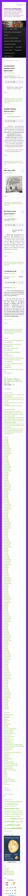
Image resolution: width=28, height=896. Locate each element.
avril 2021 (6, 536)
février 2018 (6, 594)
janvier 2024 (6, 483)
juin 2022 (6, 513)
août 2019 (6, 566)
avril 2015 (6, 648)
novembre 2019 (7, 561)
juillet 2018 (6, 586)
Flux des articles (9, 871)
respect (13, 101)
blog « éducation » (13, 276)
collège (17, 804)
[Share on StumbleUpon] (8, 95)
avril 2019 (6, 572)
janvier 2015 (6, 653)
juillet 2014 (6, 662)
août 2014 (6, 661)
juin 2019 (6, 569)
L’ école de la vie (10, 271)
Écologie (6, 725)
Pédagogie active (18, 50)
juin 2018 (6, 588)
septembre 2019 (7, 564)
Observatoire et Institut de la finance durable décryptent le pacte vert (14, 432)
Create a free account (9, 414)
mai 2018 (6, 590)
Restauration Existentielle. (9, 53)
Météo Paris (11, 880)
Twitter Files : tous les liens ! (11, 348)
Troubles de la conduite (9, 779)
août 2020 (6, 548)
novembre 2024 (7, 467)
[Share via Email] (11, 95)
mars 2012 (6, 707)
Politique (6, 760)
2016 (5, 263)
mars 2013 (6, 688)
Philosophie (6, 757)
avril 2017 (6, 610)
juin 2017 (6, 607)
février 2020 (6, 556)
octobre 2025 (7, 451)
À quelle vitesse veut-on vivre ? (10, 110)
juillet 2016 (6, 624)
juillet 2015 (6, 643)
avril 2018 (6, 591)
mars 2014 (6, 669)
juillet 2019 (6, 567)
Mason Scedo (7, 411)
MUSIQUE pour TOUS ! (9, 47)
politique (13, 818)
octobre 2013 (7, 677)
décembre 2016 (7, 616)
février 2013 (6, 690)
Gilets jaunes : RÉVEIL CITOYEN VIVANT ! (12, 41)
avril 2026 (6, 442)
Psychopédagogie (8, 766)
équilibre (15, 162)
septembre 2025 (7, 453)
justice (21, 812)
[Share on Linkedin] (15, 93)
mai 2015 (6, 647)
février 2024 (6, 482)
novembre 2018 (7, 580)
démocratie (8, 101)
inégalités (14, 812)
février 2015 (6, 651)
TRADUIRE (6, 377)
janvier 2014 (6, 672)
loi (10, 814)
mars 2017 (6, 612)
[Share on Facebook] (9, 93)
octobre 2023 (7, 488)
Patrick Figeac (9, 816)
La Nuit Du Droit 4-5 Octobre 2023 (12, 344)
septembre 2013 (7, 678)
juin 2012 (6, 702)
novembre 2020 (7, 543)
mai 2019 (6, 570)
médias (17, 814)
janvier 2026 (6, 447)
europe (5, 812)
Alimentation (7, 717)
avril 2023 (6, 497)
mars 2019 (6, 574)
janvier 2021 (6, 540)
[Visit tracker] (4, 796)
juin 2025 (6, 456)
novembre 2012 (7, 694)
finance (10, 812)
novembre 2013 (7, 675)
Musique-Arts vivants (9, 747)
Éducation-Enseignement (9, 733)
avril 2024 (6, 478)
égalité (5, 831)
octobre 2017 (7, 601)
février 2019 (6, 575)
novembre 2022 (7, 505)
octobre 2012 (7, 696)
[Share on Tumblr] (22, 93)
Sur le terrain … (7, 778)
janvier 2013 (6, 691)
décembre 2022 (7, 504)
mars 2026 (6, 443)
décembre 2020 (7, 542)
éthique (10, 831)
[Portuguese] (12, 381)
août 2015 (6, 642)
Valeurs (5, 782)
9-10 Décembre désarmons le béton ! (13, 340)
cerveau (5, 804)
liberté (8, 814)
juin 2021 (6, 532)
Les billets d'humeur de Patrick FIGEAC (13, 744)
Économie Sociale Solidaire (10, 728)
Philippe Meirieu (7, 818)
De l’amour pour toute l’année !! (10, 212)
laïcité (5, 814)
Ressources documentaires (10, 770)
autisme (14, 802)
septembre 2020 (7, 547)
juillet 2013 (6, 682)
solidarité (17, 822)
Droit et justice (7, 724)
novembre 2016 (7, 618)
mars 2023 (6, 499)
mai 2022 (6, 515)
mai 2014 (6, 666)
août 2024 (6, 472)
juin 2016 (6, 626)
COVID (5, 722)
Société (5, 776)
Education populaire (8, 732)
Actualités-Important (13, 329)
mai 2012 (6, 704)
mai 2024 (6, 477)
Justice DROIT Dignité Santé (10, 44)
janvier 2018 (6, 596)
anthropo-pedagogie (12, 8)
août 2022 (6, 510)
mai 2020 (6, 551)
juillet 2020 (6, 550)
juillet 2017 (6, 605)
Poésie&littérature (8, 758)
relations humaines (11, 203)
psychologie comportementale (11, 763)
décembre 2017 (7, 597)
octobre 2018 (7, 582)
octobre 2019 (7, 563)
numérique (21, 814)
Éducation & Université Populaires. (11, 38)
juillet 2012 (6, 701)
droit (16, 806)
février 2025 (6, 463)
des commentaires (9, 873)
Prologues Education (13, 262)
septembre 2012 (7, 697)
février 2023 (6, 501)
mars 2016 (6, 631)
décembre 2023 (7, 485)
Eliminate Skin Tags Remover (10, 424)
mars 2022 (6, 518)
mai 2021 (6, 534)
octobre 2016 (7, 620)
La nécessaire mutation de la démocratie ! (9, 68)
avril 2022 (6, 516)
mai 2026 (6, 440)
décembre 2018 (7, 578)
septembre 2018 (7, 583)
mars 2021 (6, 537)
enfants (16, 808)
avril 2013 (6, 686)
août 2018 (6, 585)
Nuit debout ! (7, 754)
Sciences (6, 774)
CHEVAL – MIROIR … (13, 29)
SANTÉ (5, 773)
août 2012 (6, 699)
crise (5, 101)
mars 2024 (6, 480)
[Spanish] (7, 383)
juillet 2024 (6, 474)
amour (7, 263)
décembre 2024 (7, 466)
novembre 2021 (7, 524)
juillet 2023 (6, 493)
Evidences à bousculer (9, 736)
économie (8, 828)
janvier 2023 (6, 502)
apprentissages (7, 801)
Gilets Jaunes (7, 738)
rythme (19, 162)
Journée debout (7, 741)
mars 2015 (6, 650)
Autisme (6, 719)
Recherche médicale (8, 768)
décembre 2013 (7, 674)
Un (8, 367)
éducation (17, 828)
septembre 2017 (7, 602)
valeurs (17, 101)
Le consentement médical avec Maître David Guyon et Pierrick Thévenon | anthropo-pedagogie (14, 419)
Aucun (8, 342)
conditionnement (17, 330)
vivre (9, 102)
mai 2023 (6, 496)
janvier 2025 (6, 464)
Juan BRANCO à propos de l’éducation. (13, 405)
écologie (16, 825)
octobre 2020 (7, 545)
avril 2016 (6, 629)
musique (13, 814)
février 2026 (6, 445)
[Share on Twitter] (12, 93)
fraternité (12, 263)
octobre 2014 (7, 658)
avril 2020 (6, 553)
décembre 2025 (7, 448)
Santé (22, 162)
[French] (12, 379)
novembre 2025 (7, 450)
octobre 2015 (7, 639)
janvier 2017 (6, 615)
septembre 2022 (7, 509)
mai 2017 (6, 609)
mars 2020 (6, 555)
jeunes (18, 812)
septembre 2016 (7, 621)
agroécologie (7, 716)
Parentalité (6, 755)
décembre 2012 (7, 693)
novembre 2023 (7, 486)
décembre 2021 (7, 523)
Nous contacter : (19, 47)
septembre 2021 (7, 528)
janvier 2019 (6, 577)
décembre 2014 (7, 655)
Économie (6, 727)
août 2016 (6, 623)
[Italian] (6, 381)
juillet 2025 (6, 455)
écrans (15, 332)
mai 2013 (6, 685)
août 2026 (6, 439)
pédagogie (20, 819)
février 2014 (6, 670)
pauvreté (15, 816)
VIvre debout (7, 784)
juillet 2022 (6, 512)
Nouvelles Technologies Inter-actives (12, 752)
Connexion (6, 869)
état (7, 831)
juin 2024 (6, 475)
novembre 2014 (7, 656)
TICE (21, 822)
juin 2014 (6, 664)
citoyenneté (11, 804)
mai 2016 (6, 628)
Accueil (5, 29)
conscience (6, 806)
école (12, 332)
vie (18, 332)
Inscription (6, 868)
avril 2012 (6, 705)
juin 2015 (6, 645)
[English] (6, 379)
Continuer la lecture (8, 252)
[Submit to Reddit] (5, 95)
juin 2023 (6, 494)
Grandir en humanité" (9, 739)
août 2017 (6, 604)
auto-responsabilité (17, 100)
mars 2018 (6, 593)
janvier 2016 (6, 634)
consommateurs (7, 332)
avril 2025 (6, 459)
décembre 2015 (7, 636)
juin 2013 (6, 683)
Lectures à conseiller (8, 743)
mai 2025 (6, 458)
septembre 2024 (7, 470)
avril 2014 (6, 667)
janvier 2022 (6, 521)
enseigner (13, 811)
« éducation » (13, 220)
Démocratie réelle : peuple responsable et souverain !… (12, 33)
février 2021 (6, 539)
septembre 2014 (7, 659)
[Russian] (19, 381)
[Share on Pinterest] (15, 196)
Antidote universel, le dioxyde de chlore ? (13, 397)
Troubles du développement (10, 781)
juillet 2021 (6, 531)
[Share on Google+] (19, 93)
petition (19, 816)
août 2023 (6, 491)
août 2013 (6, 680)
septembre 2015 (7, 640)
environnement (7, 735)
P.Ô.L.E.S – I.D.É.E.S (8, 50)
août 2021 (6, 529)
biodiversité (6, 720)
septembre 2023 (7, 490)
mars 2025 (6, 461)
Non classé (11, 202)
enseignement (7, 811)
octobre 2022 (7, 507)
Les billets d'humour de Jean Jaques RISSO (14, 746)
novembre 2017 (7, 599)
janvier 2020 (6, 558)
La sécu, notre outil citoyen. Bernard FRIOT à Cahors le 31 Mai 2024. (14, 425)
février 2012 (6, 709)
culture (13, 806)
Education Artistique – (9, 730)
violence (5, 825)
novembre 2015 (7, 637)
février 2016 (6, 632)
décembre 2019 (7, 559)
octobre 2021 (7, 526)
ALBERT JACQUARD (8, 56)
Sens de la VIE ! (10, 170)
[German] (17, 379)
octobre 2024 (7, 469)
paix (15, 263)
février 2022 (6, 520)
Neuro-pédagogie (8, 749)
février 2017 (6, 613)
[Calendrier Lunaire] (12, 862)
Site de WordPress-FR (9, 874)
